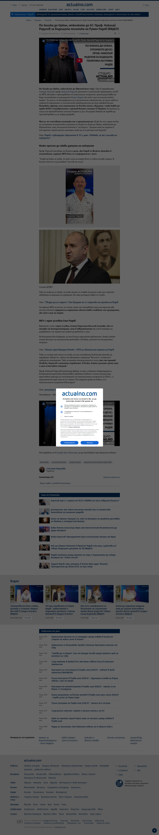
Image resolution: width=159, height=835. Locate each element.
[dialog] (79, 417)
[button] (79, 416)
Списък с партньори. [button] (74, 427)
